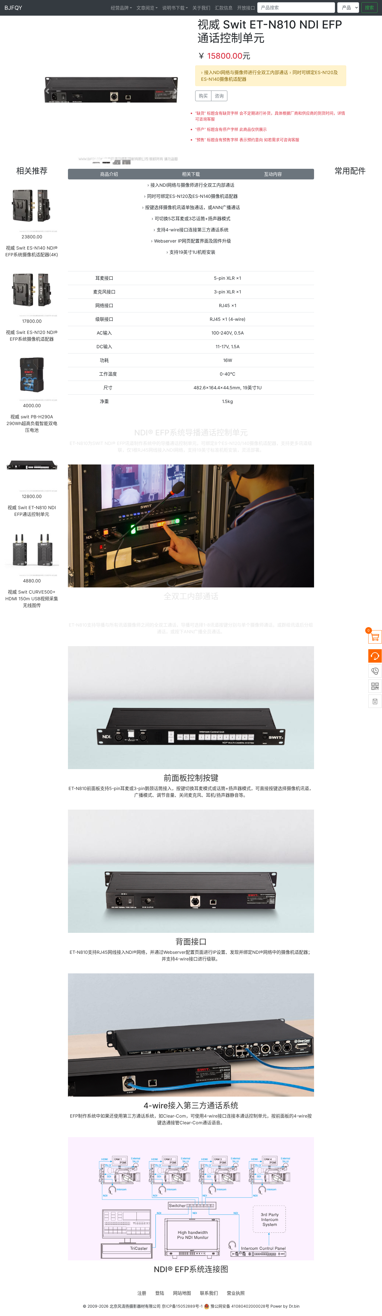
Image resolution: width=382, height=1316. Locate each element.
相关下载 (191, 174)
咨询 (219, 96)
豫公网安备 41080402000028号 (239, 1306)
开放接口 (246, 8)
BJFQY (13, 7)
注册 (141, 1293)
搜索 (369, 7)
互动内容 (273, 174)
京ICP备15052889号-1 (182, 1306)
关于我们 (201, 8)
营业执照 (236, 1293)
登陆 (159, 1293)
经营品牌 (120, 8)
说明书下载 (173, 8)
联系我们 (209, 1293)
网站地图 (182, 1293)
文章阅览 (145, 8)
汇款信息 (224, 8)
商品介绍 (109, 174)
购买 (203, 96)
